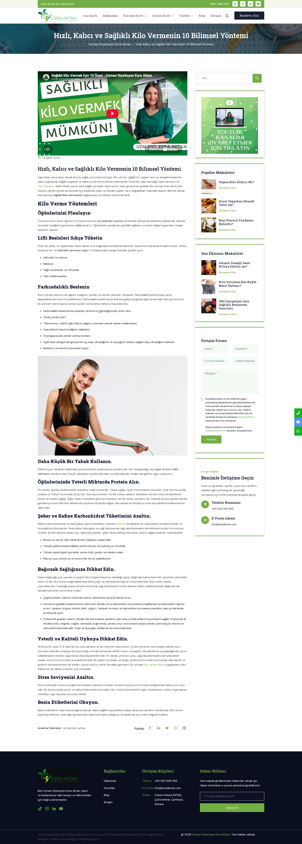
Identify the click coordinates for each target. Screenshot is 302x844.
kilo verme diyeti (154, 664)
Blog (202, 15)
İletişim (215, 15)
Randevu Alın (249, 15)
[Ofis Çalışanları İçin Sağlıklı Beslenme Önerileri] (208, 307)
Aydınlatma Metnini (216, 430)
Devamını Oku (227, 187)
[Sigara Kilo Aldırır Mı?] (208, 187)
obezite (121, 524)
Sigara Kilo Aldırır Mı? (236, 182)
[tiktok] (235, 4)
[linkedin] (250, 4)
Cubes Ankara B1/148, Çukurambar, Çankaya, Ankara (168, 799)
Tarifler (184, 15)
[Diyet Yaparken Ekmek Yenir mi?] (208, 207)
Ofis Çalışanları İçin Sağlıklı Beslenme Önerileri (234, 305)
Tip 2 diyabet (46, 186)
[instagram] (242, 4)
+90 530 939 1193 (222, 509)
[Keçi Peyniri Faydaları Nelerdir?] (208, 226)
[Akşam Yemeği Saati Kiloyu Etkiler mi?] (208, 268)
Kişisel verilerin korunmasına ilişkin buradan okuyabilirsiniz (229, 429)
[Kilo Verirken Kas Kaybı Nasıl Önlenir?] (208, 287)
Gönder (211, 439)
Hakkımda (110, 15)
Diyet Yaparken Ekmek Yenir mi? (236, 203)
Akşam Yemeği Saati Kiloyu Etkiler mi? (234, 264)
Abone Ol (232, 808)
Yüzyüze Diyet (133, 15)
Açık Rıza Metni (246, 417)
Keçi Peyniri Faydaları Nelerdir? (236, 222)
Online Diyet (161, 15)
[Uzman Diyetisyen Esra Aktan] (57, 16)
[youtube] (258, 4)
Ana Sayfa (90, 15)
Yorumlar (109, 788)
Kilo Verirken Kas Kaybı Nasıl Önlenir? (238, 283)
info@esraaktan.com (224, 524)
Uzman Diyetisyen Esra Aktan (109, 44)
